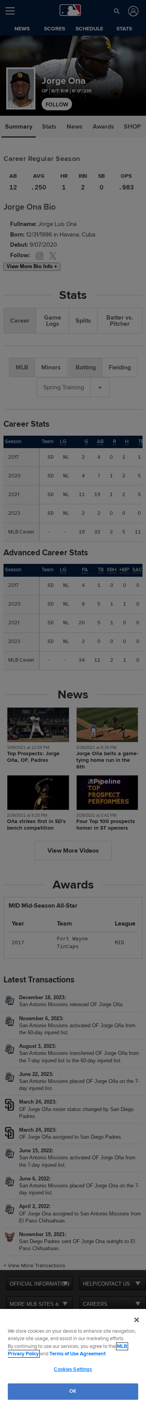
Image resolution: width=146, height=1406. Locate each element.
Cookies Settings (73, 1369)
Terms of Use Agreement (77, 1354)
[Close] (136, 1319)
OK (72, 1391)
